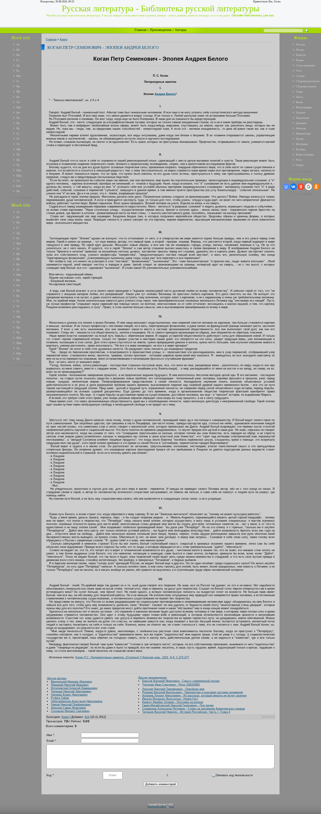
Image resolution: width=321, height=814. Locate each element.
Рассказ (300, 44)
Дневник (301, 123)
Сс (18, 133)
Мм (18, 107)
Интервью (302, 144)
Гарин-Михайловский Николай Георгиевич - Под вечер (178, 705)
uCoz (171, 806)
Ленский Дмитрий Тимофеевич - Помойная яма (173, 689)
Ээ (18, 180)
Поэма (300, 49)
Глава (299, 91)
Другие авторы (56, 678)
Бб (17, 49)
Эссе (299, 70)
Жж (18, 76)
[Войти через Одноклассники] (316, 186)
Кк (18, 96)
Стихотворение (305, 65)
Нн (18, 112)
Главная (140, 30)
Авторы (180, 30)
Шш (18, 170)
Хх (18, 154)
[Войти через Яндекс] (301, 186)
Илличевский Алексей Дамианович (74, 688)
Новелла (301, 128)
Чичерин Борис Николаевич (69, 694)
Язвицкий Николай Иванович (70, 684)
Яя (18, 191)
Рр (17, 128)
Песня (299, 138)
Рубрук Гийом (60, 698)
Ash (87, 717)
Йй (18, 91)
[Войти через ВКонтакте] (293, 186)
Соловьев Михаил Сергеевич (70, 711)
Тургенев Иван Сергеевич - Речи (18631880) (171, 684)
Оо (18, 117)
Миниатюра (303, 133)
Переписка (302, 117)
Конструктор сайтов (156, 806)
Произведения (160, 30)
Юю (18, 186)
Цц (18, 159)
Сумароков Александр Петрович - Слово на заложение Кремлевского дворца (193, 708)
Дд (18, 65)
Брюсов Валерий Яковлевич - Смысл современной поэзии (180, 681)
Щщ (18, 175)
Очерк (300, 165)
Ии (18, 86)
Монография (304, 107)
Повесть (301, 55)
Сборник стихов (306, 86)
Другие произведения (152, 677)
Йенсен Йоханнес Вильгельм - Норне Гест (170, 698)
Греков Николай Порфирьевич (71, 704)
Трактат (301, 112)
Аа (18, 44)
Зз (17, 81)
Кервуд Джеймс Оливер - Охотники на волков (172, 702)
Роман (300, 60)
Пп (18, 123)
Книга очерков (305, 154)
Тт (17, 138)
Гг (17, 60)
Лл (18, 102)
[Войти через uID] (286, 186)
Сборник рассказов (307, 81)
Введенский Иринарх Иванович (71, 681)
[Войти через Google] (308, 186)
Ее (17, 70)
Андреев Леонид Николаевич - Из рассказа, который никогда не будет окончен (194, 695)
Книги (63, 39)
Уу (18, 144)
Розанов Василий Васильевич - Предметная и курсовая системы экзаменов (192, 692)
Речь (299, 159)
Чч (18, 165)
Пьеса (299, 96)
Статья (300, 76)
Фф (18, 149)
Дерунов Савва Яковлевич (68, 707)
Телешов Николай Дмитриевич (71, 691)
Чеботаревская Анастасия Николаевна (76, 701)
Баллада (300, 149)
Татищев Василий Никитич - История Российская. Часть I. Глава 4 (186, 712)
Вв (18, 55)
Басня (299, 102)
